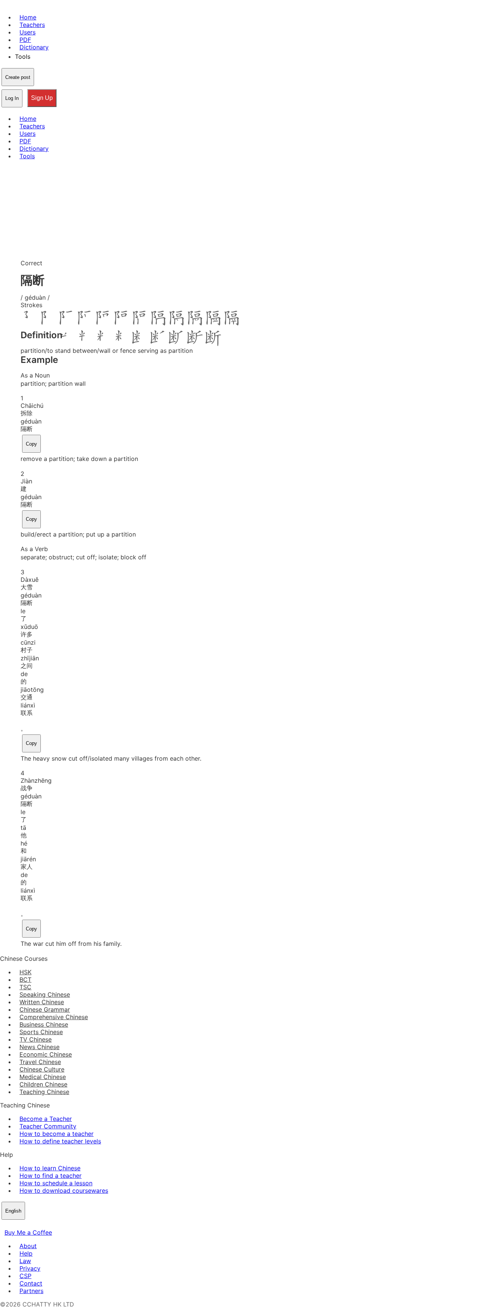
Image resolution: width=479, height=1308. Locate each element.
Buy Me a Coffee (28, 1232)
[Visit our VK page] (22, 1225)
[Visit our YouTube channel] (31, 1225)
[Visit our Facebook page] (4, 1225)
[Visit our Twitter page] (13, 1225)
